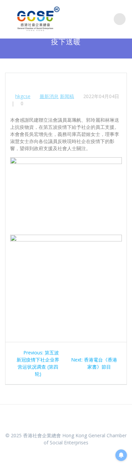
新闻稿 (67, 96)
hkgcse (22, 96)
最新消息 (49, 96)
